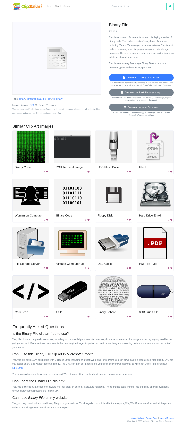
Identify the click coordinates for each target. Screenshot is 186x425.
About (57, 6)
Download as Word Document (142, 107)
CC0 (32, 105)
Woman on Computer (29, 215)
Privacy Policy (151, 418)
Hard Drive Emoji (150, 215)
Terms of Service (166, 418)
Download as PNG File (142, 92)
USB (59, 312)
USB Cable (105, 263)
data (39, 99)
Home (49, 6)
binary (22, 99)
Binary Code (23, 167)
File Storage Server (27, 263)
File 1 (142, 167)
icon (49, 99)
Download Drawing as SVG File (142, 77)
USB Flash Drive (108, 167)
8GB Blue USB (148, 312)
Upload (66, 6)
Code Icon (21, 312)
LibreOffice (18, 368)
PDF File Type (148, 263)
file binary (57, 99)
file (44, 99)
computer (31, 99)
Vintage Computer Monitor (73, 263)
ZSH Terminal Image (69, 167)
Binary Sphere (107, 312)
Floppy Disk (105, 215)
